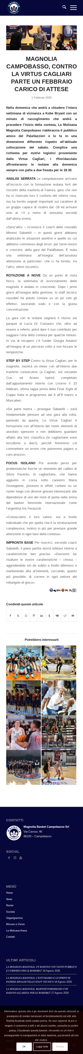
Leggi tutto (42, 1046)
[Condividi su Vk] (57, 615)
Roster (10, 905)
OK (24, 1046)
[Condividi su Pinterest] (33, 615)
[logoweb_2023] (34, 8)
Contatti (10, 936)
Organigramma (14, 918)
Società (10, 911)
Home (9, 892)
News (9, 899)
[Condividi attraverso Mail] (73, 615)
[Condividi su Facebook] (10, 615)
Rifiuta (60, 1046)
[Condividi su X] (18, 615)
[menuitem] (62, 8)
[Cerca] (62, 8)
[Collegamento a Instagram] (15, 858)
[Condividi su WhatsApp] (26, 615)
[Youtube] (21, 858)
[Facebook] (9, 858)
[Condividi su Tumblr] (49, 615)
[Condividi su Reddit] (65, 615)
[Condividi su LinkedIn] (41, 615)
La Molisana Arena (16, 930)
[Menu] (71, 8)
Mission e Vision (15, 924)
